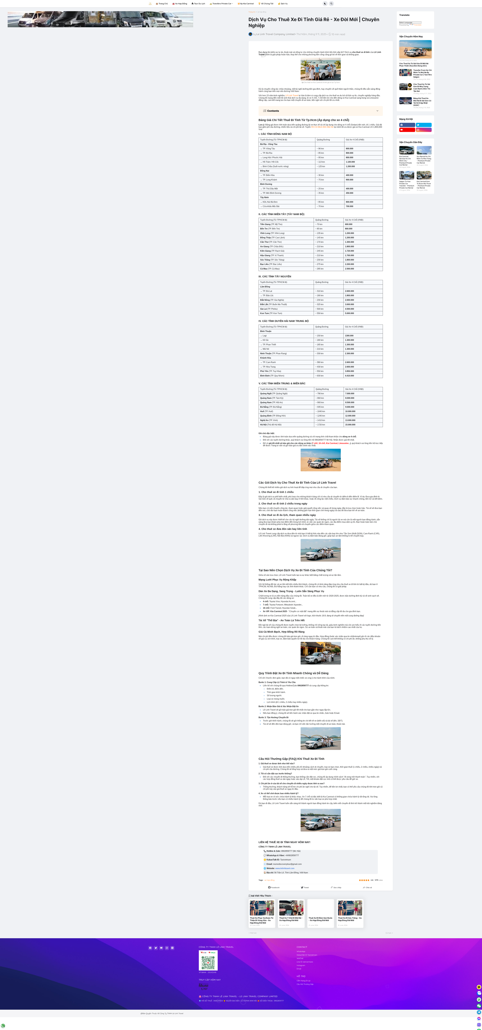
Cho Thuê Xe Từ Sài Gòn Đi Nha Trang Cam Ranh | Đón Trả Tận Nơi (421, 87)
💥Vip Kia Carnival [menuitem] (245, 3)
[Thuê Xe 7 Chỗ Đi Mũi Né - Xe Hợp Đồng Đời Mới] (291, 907)
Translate (417, 25)
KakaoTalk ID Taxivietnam (307, 955)
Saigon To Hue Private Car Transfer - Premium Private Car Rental (406, 184)
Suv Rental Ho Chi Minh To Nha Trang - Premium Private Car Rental (424, 159)
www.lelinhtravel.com (284, 868)
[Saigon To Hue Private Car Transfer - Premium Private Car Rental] (406, 175)
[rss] (172, 948)
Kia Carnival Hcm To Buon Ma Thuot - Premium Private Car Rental (424, 184)
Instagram (301, 965)
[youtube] (407, 130)
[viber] (479, 1024)
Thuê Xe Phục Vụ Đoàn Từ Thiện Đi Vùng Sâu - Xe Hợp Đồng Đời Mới (261, 920)
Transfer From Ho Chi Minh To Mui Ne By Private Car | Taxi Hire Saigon (422, 73)
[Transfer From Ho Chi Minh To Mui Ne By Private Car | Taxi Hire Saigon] (405, 72)
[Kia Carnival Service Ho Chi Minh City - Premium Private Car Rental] (406, 150)
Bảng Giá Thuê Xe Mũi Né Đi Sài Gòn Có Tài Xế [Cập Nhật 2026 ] (422, 101)
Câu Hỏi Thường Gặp (305, 984)
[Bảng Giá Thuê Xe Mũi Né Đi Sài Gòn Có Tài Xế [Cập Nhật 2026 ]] (405, 100)
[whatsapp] (479, 999)
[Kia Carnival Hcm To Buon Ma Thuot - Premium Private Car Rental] (424, 175)
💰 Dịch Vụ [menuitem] (283, 3)
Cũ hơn (388, 933)
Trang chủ (252, 12)
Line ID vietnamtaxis (305, 962)
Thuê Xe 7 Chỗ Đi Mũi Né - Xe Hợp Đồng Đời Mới (291, 919)
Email (299, 969)
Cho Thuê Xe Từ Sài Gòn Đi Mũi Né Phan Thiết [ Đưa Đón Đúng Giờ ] (413, 64)
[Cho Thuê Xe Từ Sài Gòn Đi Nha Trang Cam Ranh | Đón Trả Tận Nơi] (405, 86)
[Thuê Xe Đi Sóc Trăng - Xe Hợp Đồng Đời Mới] (350, 907)
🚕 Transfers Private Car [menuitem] (220, 3)
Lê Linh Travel (292, 95)
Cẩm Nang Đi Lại (303, 981)
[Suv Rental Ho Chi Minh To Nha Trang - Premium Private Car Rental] (424, 150)
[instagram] (424, 130)
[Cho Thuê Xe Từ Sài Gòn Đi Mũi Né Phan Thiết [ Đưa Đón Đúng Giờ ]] (415, 49)
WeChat (300, 958)
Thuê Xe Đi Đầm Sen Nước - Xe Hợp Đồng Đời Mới (320, 919)
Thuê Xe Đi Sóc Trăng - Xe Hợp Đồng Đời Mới (350, 919)
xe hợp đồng (262, 12)
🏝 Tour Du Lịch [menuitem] (198, 3)
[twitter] (424, 125)
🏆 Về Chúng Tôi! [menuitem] (265, 3)
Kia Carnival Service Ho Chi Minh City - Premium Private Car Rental (405, 160)
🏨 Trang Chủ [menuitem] (162, 3)
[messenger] (479, 1018)
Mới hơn (253, 933)
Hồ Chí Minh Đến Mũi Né (322, 127)
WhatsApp (301, 951)
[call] (3, 1025)
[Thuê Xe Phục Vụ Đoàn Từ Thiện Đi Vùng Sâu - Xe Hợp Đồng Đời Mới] (262, 907)
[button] (325, 3)
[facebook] (407, 125)
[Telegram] (479, 1012)
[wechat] (479, 1006)
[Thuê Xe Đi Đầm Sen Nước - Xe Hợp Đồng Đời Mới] (321, 907)
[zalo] (479, 993)
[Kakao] (479, 987)
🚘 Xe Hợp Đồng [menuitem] (179, 3)
